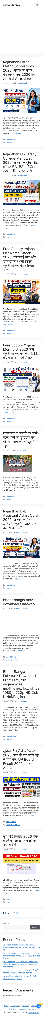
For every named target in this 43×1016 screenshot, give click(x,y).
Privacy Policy (15, 1006)
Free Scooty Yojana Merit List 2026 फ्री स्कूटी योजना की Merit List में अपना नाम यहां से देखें (21, 351)
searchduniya (11, 4)
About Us (25, 1006)
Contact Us (35, 1006)
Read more (16, 133)
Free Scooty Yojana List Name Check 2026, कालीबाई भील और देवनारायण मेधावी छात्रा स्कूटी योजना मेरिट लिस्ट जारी (19, 259)
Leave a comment (13, 142)
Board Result (11, 822)
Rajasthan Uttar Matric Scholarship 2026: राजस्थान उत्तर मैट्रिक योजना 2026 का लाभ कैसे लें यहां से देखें (19, 70)
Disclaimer (12, 1009)
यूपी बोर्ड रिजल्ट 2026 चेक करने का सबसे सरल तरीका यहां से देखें (20, 840)
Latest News (11, 139)
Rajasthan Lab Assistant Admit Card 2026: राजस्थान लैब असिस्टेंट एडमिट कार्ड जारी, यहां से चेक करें (20, 519)
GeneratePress (33, 1013)
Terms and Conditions (26, 1009)
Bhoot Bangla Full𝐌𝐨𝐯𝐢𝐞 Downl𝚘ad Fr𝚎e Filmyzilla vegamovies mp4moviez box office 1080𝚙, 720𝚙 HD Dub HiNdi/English (21, 684)
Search (6, 923)
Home (6, 1006)
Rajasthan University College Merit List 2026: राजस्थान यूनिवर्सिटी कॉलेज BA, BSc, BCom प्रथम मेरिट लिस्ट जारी (20, 162)
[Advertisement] (21, 32)
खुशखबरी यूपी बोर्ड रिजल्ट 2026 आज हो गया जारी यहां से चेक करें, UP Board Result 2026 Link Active (21, 759)
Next (17, 913)
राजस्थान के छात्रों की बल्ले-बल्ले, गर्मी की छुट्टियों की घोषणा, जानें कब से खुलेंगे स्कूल (21, 439)
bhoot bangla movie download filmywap (19, 602)
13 (12, 913)
